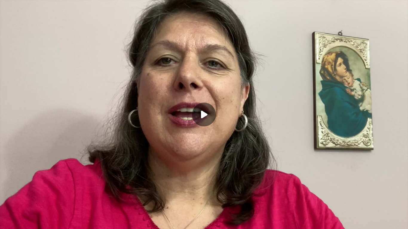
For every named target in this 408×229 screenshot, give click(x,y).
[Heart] (204, 221)
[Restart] (8, 221)
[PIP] (372, 221)
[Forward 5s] (44, 221)
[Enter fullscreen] (384, 221)
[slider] (204, 211)
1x (360, 219)
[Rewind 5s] (20, 221)
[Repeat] (348, 221)
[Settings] (336, 221)
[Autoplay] (398, 220)
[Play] (32, 221)
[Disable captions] (324, 221)
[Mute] (56, 221)
